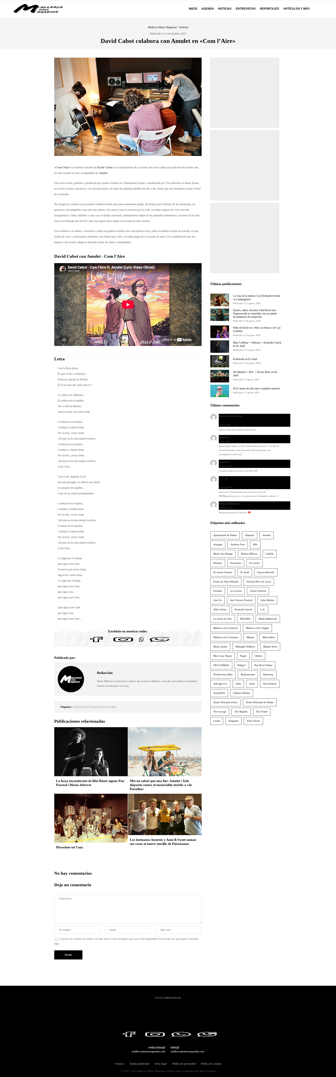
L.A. (262, 609)
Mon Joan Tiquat (222, 655)
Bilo (255, 544)
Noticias (183, 27)
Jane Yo (217, 600)
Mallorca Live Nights (257, 628)
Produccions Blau (107, 706)
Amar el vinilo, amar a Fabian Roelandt (262, 503)
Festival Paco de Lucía (259, 581)
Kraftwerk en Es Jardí (245, 359)
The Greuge (219, 711)
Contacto (119, 1063)
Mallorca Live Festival (225, 628)
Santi (221, 478)
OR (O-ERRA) (221, 665)
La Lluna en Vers (222, 618)
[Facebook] (97, 642)
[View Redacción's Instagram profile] (90, 687)
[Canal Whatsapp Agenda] (159, 642)
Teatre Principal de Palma (260, 702)
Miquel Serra (270, 646)
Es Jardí (244, 572)
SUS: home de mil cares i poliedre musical (256, 388)
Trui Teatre (262, 711)
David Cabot (89, 706)
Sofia (252, 683)
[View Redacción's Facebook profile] (90, 671)
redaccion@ (148, 1049)
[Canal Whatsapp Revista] (141, 642)
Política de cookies (211, 1063)
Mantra (250, 637)
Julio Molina (267, 600)
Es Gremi (254, 563)
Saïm (238, 683)
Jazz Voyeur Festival (241, 600)
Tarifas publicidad (139, 1063)
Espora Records (265, 572)
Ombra (258, 655)
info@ (187, 1049)
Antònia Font (237, 544)
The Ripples (241, 711)
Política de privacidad (184, 1063)
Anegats (217, 544)
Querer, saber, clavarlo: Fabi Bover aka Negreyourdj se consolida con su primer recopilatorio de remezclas (255, 313)
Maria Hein (268, 637)
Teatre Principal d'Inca (225, 702)
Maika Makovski (268, 618)
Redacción (105, 673)
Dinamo (217, 563)
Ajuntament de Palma (225, 535)
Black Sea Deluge (223, 553)
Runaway (268, 674)
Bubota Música (249, 553)
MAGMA (245, 618)
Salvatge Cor (220, 683)
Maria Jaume (220, 646)
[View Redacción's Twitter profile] (90, 679)
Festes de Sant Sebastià (225, 581)
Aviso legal (161, 1063)
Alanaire (249, 535)
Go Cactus (236, 590)
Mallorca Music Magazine (162, 27)
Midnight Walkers (245, 646)
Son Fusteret (269, 683)
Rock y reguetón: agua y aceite (247, 437)
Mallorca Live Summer (225, 637)
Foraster (217, 590)
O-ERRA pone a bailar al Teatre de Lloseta (254, 462)
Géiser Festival (258, 590)
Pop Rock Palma (263, 665)
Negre (243, 655)
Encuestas (235, 563)
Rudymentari (248, 674)
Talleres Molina (241, 693)
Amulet (77, 706)
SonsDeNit (219, 693)
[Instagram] (123, 642)
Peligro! (241, 665)
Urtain (216, 720)
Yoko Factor (253, 720)
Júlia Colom (219, 609)
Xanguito (233, 720)
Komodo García (243, 609)
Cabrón (270, 553)
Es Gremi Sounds (222, 572)
